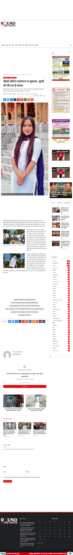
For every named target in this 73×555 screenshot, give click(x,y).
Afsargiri (55, 334)
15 (69, 530)
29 (69, 536)
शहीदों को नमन (55, 341)
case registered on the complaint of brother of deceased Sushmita (24, 309)
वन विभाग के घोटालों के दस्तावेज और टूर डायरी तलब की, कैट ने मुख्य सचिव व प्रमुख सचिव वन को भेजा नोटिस (27, 529)
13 (59, 530)
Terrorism (55, 343)
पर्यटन (10, 45)
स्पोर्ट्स (30, 45)
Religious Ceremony (57, 300)
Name (5, 466)
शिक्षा (23, 45)
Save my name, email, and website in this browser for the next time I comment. (22, 477)
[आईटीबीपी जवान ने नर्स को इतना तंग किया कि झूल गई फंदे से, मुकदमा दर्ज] (56, 210)
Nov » (42, 543)
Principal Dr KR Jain (25, 315)
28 (64, 536)
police (54, 272)
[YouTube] (18, 354)
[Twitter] (17, 354)
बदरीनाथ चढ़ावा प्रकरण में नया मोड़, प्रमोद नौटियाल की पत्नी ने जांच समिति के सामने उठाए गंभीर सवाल (24, 432)
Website (27, 471)
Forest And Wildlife (57, 320)
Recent (60, 202)
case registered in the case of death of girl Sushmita (24, 305)
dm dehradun (56, 281)
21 (64, 533)
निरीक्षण (54, 348)
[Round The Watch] (8, 24)
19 (54, 533)
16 (39, 533)
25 (49, 536)
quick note (55, 350)
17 (44, 533)
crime (9, 74)
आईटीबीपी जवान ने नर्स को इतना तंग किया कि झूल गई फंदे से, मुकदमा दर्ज (65, 210)
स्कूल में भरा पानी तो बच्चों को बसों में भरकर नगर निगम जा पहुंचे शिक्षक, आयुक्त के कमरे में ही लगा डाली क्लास (39, 432)
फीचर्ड (13, 45)
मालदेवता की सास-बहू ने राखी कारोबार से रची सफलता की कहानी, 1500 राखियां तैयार (27, 545)
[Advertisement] (36, 10)
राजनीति (20, 45)
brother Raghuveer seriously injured (25, 299)
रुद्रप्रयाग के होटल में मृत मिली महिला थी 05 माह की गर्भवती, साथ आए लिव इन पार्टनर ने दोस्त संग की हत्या (60, 195)
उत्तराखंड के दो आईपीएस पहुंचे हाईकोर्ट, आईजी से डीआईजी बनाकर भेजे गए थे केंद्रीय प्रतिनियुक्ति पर (65, 235)
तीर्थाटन (54, 288)
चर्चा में (54, 311)
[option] (61, 190)
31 (44, 539)
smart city (55, 302)
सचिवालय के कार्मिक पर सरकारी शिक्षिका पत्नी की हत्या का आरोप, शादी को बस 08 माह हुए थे (65, 225)
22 (69, 533)
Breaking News (56, 309)
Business (55, 325)
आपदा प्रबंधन (55, 274)
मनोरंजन (16, 45)
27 (59, 536)
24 (44, 536)
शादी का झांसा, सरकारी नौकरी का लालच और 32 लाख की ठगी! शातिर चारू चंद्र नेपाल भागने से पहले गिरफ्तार (9, 433)
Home (5, 74)
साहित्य (54, 336)
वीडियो (37, 45)
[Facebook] (15, 354)
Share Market (56, 345)
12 (54, 530)
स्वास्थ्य (33, 45)
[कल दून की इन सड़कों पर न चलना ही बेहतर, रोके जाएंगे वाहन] (56, 218)
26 (54, 536)
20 (59, 533)
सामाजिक (26, 45)
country (54, 279)
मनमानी (54, 293)
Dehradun (9, 77)
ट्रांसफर (54, 339)
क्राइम (7, 45)
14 (64, 530)
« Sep (39, 543)
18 (49, 533)
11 (49, 530)
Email (5, 471)
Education (14, 77)
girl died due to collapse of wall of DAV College (25, 312)
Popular (53, 202)
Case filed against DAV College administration (25, 302)
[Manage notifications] (70, 552)
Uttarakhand (56, 263)
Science (55, 295)
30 (40, 539)
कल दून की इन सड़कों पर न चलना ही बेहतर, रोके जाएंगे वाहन (65, 217)
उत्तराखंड (3, 45)
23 (40, 536)
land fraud (55, 284)
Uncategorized (56, 318)
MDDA (54, 290)
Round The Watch (9, 94)
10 (44, 530)
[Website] (13, 354)
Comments (67, 202)
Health (54, 306)
